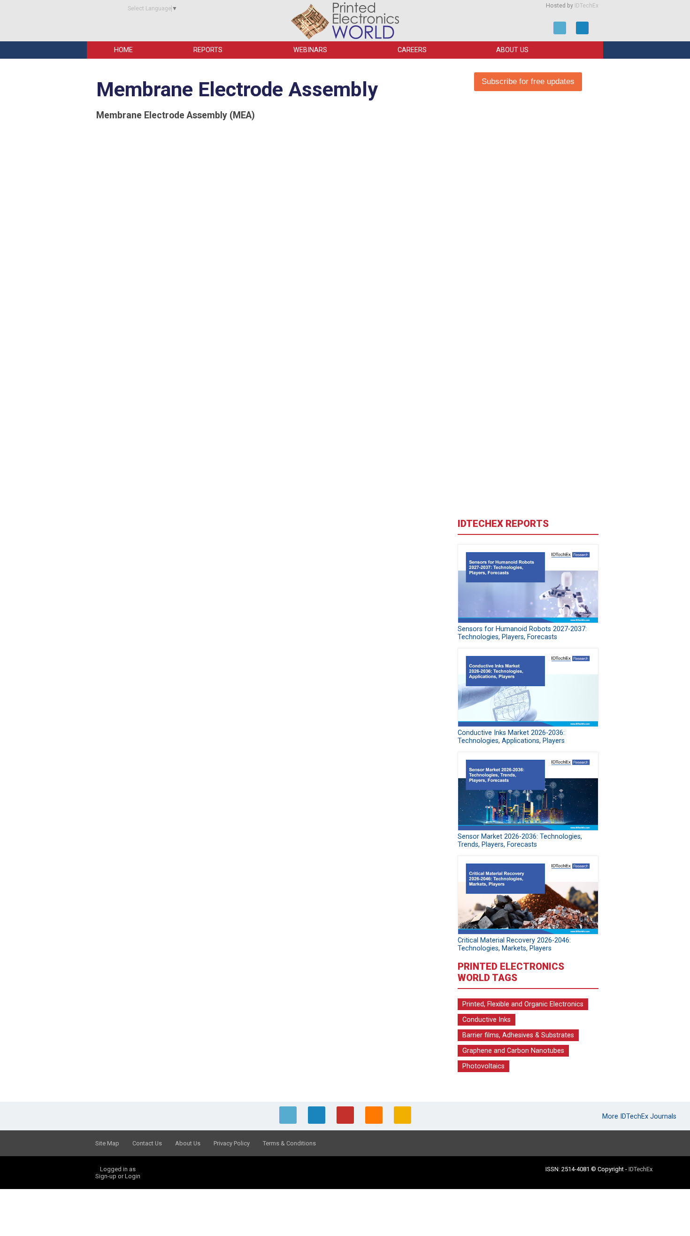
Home (123, 50)
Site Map (107, 1143)
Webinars (310, 50)
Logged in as (118, 1169)
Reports (207, 50)
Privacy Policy (232, 1143)
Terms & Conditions (289, 1143)
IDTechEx (586, 5)
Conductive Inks (486, 1020)
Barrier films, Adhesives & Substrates (518, 1035)
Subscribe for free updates (528, 81)
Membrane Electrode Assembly (237, 89)
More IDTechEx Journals (640, 1116)
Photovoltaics (483, 1066)
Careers (412, 50)
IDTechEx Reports (503, 523)
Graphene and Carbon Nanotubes (513, 1051)
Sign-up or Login (117, 1176)
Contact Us (147, 1143)
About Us (512, 50)
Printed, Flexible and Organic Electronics (522, 1004)
